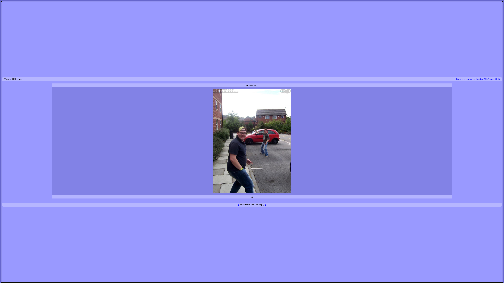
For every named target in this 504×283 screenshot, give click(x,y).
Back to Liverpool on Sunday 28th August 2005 (478, 79)
